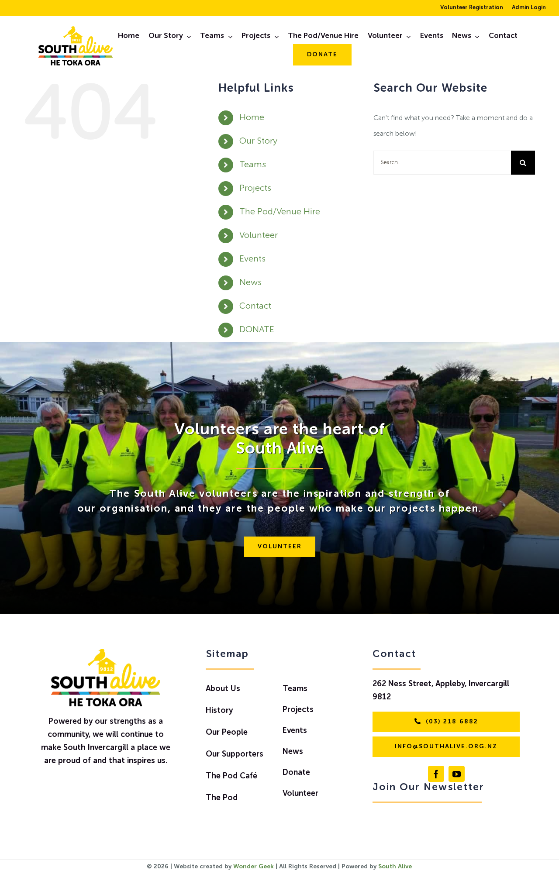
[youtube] (457, 774)
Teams (252, 165)
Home (251, 118)
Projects (255, 188)
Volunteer (258, 235)
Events (252, 259)
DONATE (256, 330)
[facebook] (436, 774)
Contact (255, 306)
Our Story (258, 141)
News (250, 283)
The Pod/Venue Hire (279, 212)
